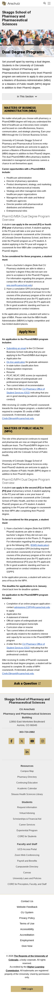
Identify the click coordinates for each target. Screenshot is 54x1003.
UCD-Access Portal (27, 849)
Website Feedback (27, 907)
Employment (27, 940)
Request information (27, 807)
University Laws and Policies (27, 878)
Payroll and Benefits (27, 861)
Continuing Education (27, 783)
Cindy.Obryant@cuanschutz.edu (18, 418)
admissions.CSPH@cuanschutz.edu (32, 607)
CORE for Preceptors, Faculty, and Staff (27, 884)
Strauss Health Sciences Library (27, 794)
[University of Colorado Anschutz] (11, 3)
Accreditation (27, 934)
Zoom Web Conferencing (27, 855)
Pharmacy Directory (27, 777)
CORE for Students (27, 836)
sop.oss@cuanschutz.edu (19, 285)
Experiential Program (27, 830)
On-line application (16, 362)
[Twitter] (22, 745)
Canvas (27, 872)
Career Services (27, 824)
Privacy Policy (27, 918)
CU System (27, 912)
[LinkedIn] (27, 756)
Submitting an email (16, 348)
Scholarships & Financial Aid (27, 819)
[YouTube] (32, 745)
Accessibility (27, 929)
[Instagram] (42, 745)
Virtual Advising (27, 813)
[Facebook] (11, 745)
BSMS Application (39, 545)
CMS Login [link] (27, 989)
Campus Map (27, 771)
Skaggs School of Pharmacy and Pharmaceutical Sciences (16, 18)
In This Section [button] (25, 96)
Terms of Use (27, 923)
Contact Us (27, 901)
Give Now (27, 946)
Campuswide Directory (27, 866)
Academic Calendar (27, 788)
